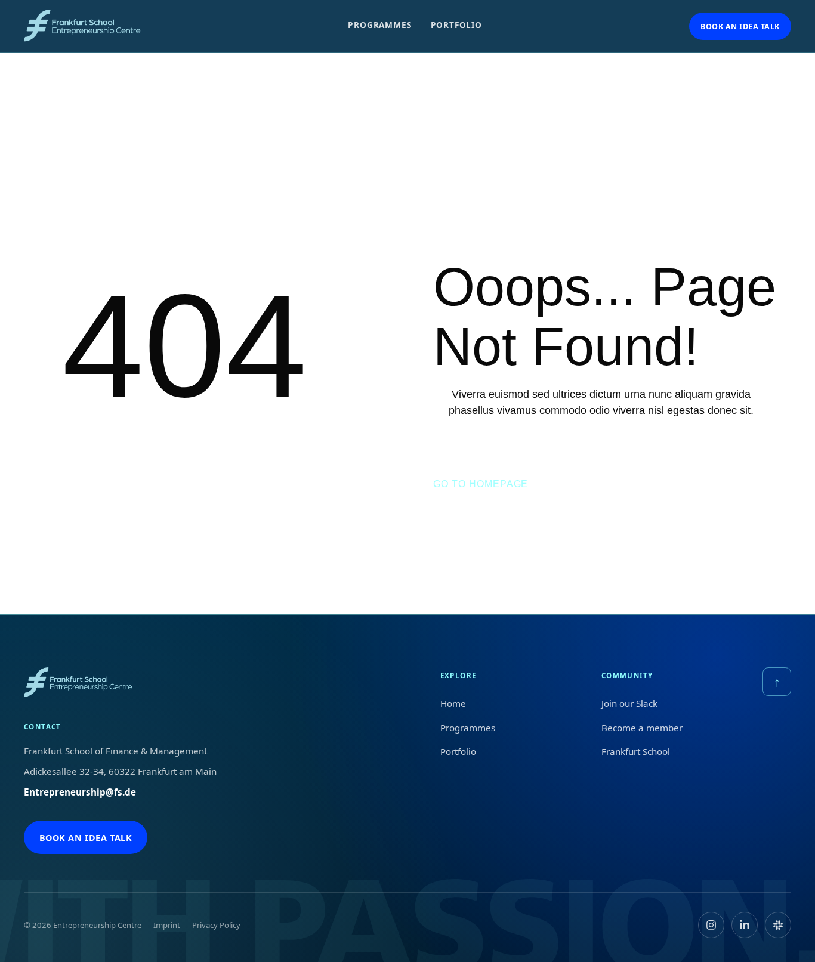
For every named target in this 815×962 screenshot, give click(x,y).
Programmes (379, 24)
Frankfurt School (635, 751)
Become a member (642, 728)
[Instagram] (711, 925)
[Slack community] (778, 925)
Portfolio (456, 24)
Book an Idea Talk (740, 26)
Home (453, 703)
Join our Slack (629, 703)
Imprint (166, 925)
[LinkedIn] (744, 925)
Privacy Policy (216, 925)
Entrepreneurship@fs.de (80, 792)
